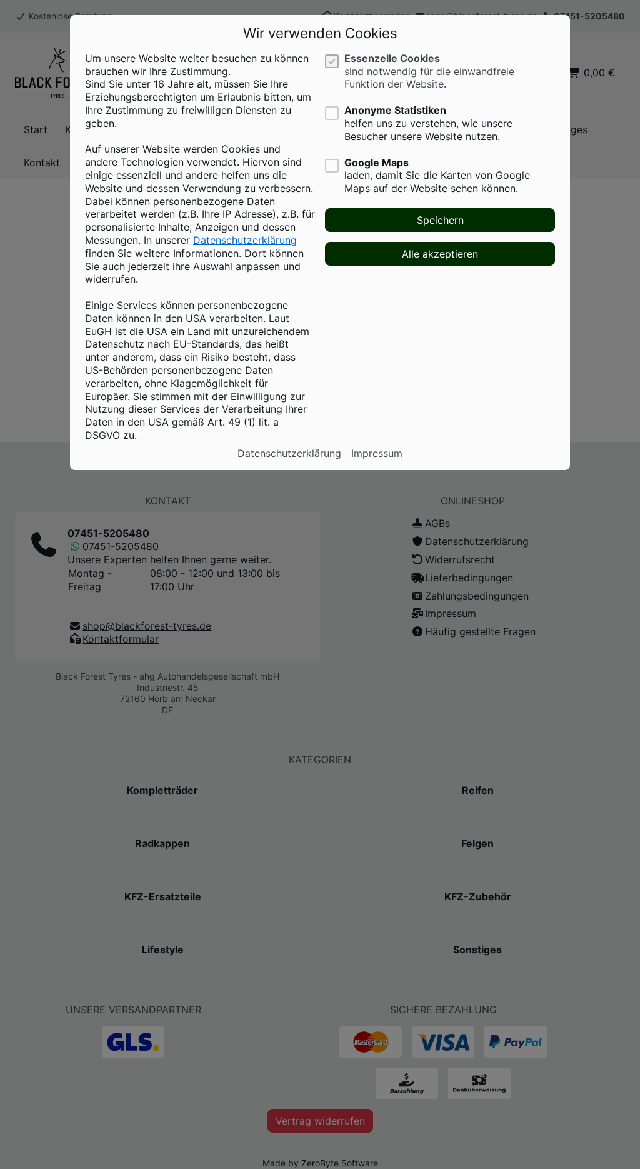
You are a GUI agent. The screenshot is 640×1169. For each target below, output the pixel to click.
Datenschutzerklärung (245, 240)
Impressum (376, 453)
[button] (440, 220)
